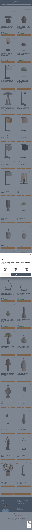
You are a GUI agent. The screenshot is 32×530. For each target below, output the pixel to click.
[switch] (29, 526)
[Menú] (30, 521)
